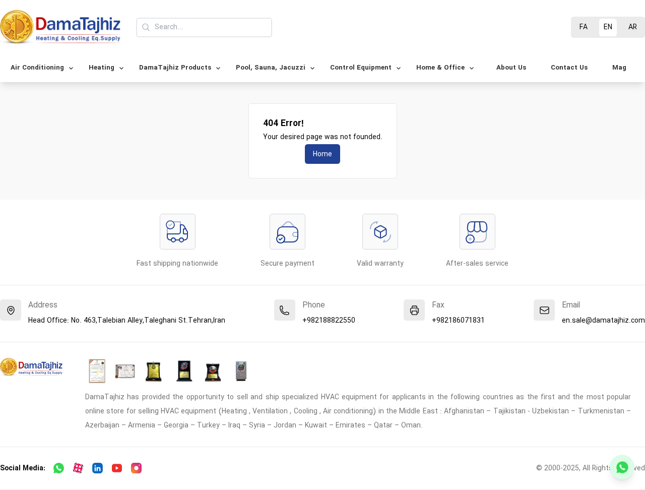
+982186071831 (458, 320)
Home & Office (440, 68)
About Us (511, 68)
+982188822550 (328, 320)
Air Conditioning (37, 68)
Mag (619, 68)
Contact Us (569, 68)
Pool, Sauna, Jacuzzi (270, 68)
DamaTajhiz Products (175, 68)
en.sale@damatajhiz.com (603, 320)
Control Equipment (361, 68)
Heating (101, 68)
